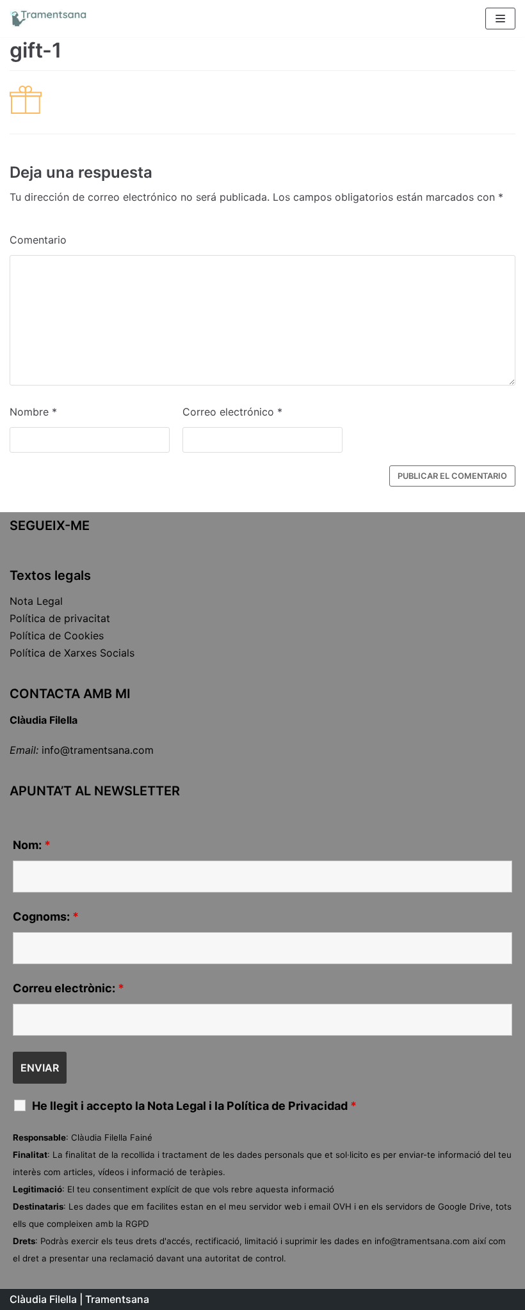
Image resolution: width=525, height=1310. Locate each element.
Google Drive (464, 1206)
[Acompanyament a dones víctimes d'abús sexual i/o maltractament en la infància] (48, 18)
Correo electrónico (232, 411)
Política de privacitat (60, 618)
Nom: (32, 845)
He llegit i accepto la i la (194, 1106)
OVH (342, 1206)
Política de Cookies (57, 635)
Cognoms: (46, 916)
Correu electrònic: (68, 988)
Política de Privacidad (287, 1105)
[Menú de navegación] (500, 18)
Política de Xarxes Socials (72, 652)
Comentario (38, 239)
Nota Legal (36, 601)
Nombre (33, 411)
